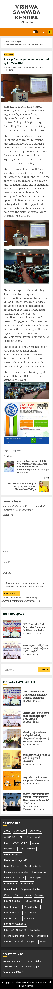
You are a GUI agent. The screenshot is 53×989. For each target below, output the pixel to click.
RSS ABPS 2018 (12, 912)
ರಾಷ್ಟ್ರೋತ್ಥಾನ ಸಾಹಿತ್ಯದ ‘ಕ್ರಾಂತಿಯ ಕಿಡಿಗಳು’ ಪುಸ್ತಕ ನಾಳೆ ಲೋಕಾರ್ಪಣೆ (12, 759)
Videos (7, 941)
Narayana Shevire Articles (16, 871)
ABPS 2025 (9, 837)
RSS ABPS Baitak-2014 (15, 924)
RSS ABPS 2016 (12, 906)
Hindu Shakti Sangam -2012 (17, 860)
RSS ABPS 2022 (32, 918)
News (21, 877)
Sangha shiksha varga (14, 935)
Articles (38, 837)
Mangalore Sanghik (33, 866)
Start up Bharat (16, 450)
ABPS (7, 831)
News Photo (27, 883)
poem (28, 895)
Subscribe (50, 32)
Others (7, 895)
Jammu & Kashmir (12, 866)
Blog (6, 842)
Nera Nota (9, 877)
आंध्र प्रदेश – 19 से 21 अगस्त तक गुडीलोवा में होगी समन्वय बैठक (12, 780)
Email (6, 562)
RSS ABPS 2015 (32, 901)
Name (7, 551)
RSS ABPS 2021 (12, 918)
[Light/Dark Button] (35, 31)
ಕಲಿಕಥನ (43, 941)
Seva (30, 935)
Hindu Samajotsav (12, 854)
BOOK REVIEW (20, 842)
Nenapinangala (39, 871)
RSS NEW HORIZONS (15, 930)
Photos (18, 895)
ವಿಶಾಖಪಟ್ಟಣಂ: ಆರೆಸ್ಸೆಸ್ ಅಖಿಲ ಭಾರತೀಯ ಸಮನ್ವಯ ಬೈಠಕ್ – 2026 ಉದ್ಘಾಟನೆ (12, 650)
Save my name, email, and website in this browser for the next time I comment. (27, 585)
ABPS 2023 (19, 831)
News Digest (8, 55)
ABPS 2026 (25, 837)
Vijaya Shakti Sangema (25, 941)
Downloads (9, 848)
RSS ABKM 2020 (12, 901)
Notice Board (10, 889)
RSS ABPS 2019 (31, 912)
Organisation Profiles (30, 889)
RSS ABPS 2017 (31, 906)
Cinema (35, 842)
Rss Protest (35, 930)
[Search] (42, 31)
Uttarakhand (42, 935)
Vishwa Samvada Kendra (26, 12)
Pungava (39, 895)
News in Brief (10, 883)
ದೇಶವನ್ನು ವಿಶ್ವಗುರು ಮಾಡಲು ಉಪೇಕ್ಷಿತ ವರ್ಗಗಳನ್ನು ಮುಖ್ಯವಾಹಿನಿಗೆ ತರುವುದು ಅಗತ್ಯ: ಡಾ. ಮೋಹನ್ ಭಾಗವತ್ (12, 738)
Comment (8, 514)
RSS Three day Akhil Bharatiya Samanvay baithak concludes (12, 629)
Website (7, 572)
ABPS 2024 (35, 831)
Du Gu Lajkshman (27, 848)
